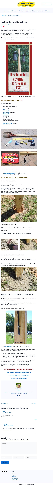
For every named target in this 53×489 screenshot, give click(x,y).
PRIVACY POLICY (15, 481)
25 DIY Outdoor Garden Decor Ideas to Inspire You (19, 372)
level (4, 109)
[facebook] (17, 395)
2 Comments (3, 24)
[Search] (51, 4)
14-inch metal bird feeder (11, 172)
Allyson (5, 424)
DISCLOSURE (15, 479)
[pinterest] (19, 395)
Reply (35, 419)
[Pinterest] (3, 26)
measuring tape (6, 112)
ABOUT (13, 474)
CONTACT (14, 475)
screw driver (6, 113)
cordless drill (6, 115)
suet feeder (7, 174)
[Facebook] (1, 26)
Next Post (33, 403)
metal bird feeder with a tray (9, 173)
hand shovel (6, 110)
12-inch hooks (8, 346)
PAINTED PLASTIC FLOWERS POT (19, 378)
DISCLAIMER (15, 478)
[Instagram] (4, 471)
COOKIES (14, 476)
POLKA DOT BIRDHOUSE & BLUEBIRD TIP (18, 375)
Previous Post (4, 403)
